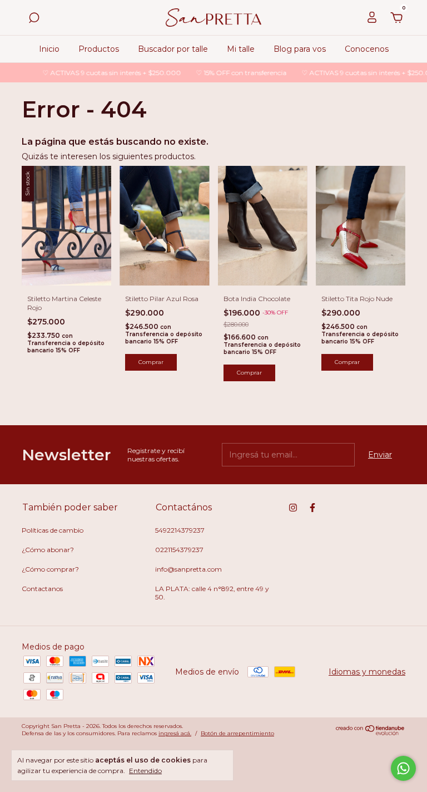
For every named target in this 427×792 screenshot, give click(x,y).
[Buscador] (34, 19)
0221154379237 (179, 549)
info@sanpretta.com (188, 569)
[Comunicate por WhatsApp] (403, 768)
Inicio (49, 49)
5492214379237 (180, 530)
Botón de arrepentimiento (237, 733)
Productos (98, 49)
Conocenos (367, 49)
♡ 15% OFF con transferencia (233, 72)
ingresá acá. (174, 733)
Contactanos (42, 588)
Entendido (145, 770)
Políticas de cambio (52, 530)
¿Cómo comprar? (50, 569)
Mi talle (241, 49)
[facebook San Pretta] (312, 507)
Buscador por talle (173, 49)
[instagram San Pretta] (293, 507)
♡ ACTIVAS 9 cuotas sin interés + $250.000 (104, 72)
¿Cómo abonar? (48, 549)
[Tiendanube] (370, 733)
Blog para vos (300, 49)
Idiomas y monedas (367, 672)
